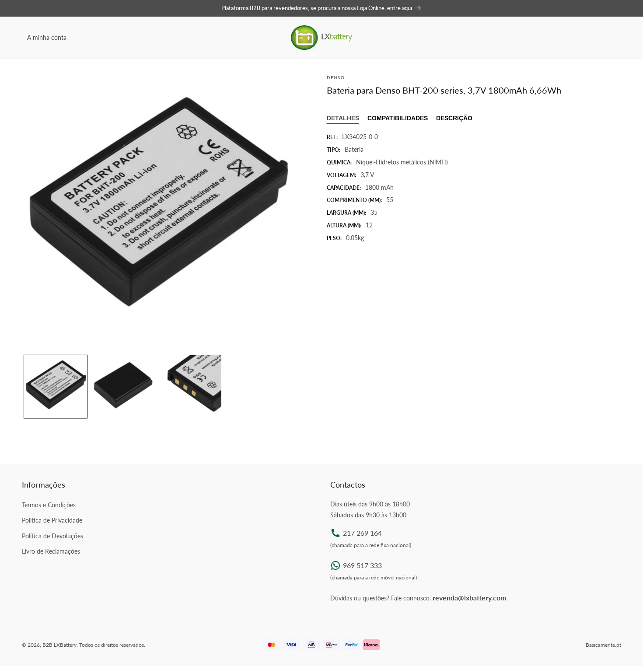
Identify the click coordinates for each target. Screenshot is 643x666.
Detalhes (343, 118)
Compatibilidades (397, 118)
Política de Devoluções (52, 536)
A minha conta (46, 37)
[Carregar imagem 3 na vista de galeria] (189, 386)
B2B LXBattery (59, 645)
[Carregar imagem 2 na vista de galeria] (122, 386)
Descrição (454, 118)
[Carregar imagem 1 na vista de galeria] (55, 386)
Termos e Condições (49, 505)
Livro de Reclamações (51, 551)
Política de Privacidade (52, 520)
